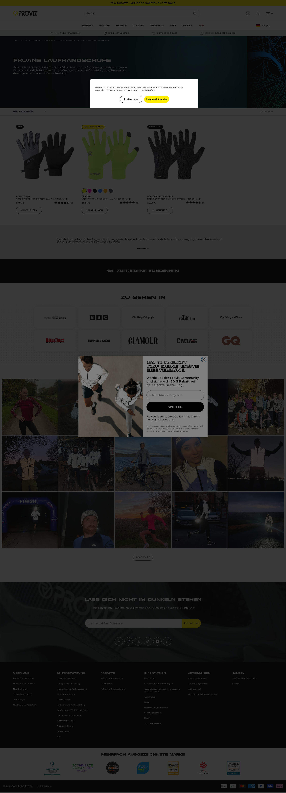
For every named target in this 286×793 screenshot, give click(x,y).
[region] (144, 93)
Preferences (131, 99)
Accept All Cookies (156, 99)
